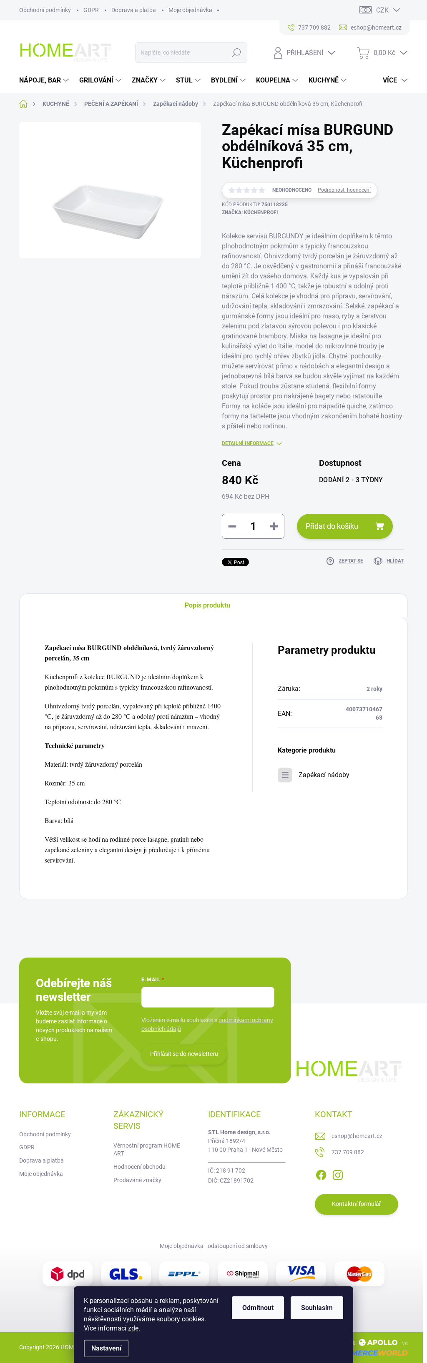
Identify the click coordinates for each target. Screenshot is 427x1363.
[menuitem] (45, 80)
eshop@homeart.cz (357, 1136)
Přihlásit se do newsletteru (184, 1053)
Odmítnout (258, 1308)
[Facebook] (321, 1173)
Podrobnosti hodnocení (344, 190)
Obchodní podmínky (45, 10)
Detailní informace (248, 443)
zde (133, 1328)
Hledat (236, 52)
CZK (382, 10)
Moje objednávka (190, 10)
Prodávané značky (137, 1180)
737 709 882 (348, 1152)
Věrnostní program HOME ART (146, 1149)
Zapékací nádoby (324, 775)
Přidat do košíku (332, 526)
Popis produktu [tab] (207, 605)
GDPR (91, 10)
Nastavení (106, 1348)
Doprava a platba (133, 10)
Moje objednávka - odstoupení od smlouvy (214, 1246)
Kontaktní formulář (356, 1203)
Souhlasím (317, 1308)
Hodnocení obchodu (139, 1166)
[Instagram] (338, 1173)
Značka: (250, 212)
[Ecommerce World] (365, 1353)
